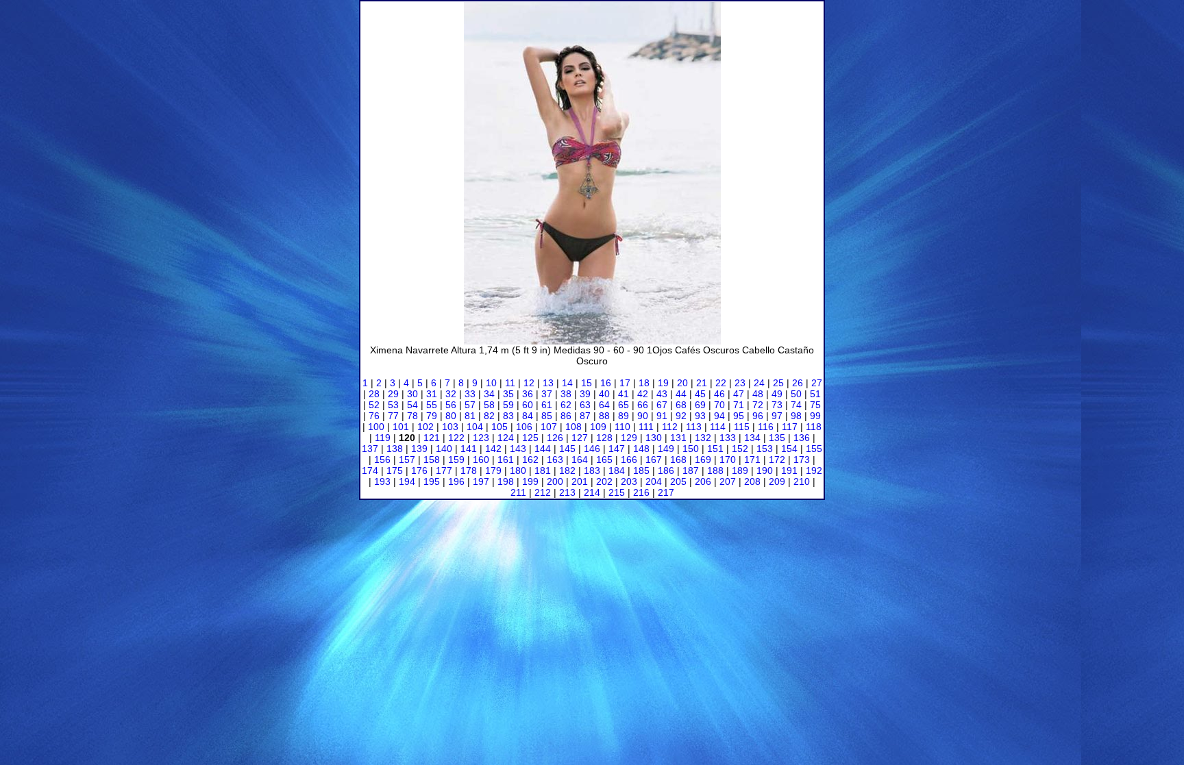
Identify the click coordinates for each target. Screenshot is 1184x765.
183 (592, 470)
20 (682, 382)
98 (796, 415)
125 (530, 437)
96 (757, 415)
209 (777, 481)
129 (629, 437)
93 (700, 415)
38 (565, 393)
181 (542, 470)
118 (814, 426)
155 (814, 448)
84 (527, 415)
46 (719, 393)
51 (815, 393)
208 (752, 481)
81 (470, 415)
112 (670, 426)
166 (629, 459)
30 (412, 393)
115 (742, 426)
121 (431, 437)
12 (528, 382)
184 (616, 470)
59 (508, 404)
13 (548, 382)
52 (374, 404)
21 (701, 382)
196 (456, 481)
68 (681, 404)
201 (579, 481)
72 (757, 404)
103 (450, 426)
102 (425, 426)
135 (777, 437)
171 (752, 459)
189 (740, 470)
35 (508, 393)
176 (419, 470)
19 (663, 382)
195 (431, 481)
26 (797, 382)
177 (444, 470)
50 (796, 393)
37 (546, 393)
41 (623, 393)
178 (468, 470)
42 (642, 393)
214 (592, 492)
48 (757, 393)
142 (493, 448)
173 (801, 459)
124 (505, 437)
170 (727, 459)
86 (565, 415)
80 (450, 415)
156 (382, 459)
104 (475, 426)
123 (481, 437)
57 (470, 404)
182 (567, 470)
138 (394, 448)
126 (555, 437)
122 (456, 437)
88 (604, 415)
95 (738, 415)
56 (450, 404)
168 (678, 459)
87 (585, 415)
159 (456, 459)
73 (777, 404)
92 (681, 415)
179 (493, 470)
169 (703, 459)
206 (703, 481)
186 (666, 470)
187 (690, 470)
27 (816, 382)
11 (510, 382)
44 (681, 393)
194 (407, 481)
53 (393, 404)
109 (598, 426)
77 (393, 415)
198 (505, 481)
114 (718, 426)
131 (678, 437)
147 (616, 448)
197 (481, 481)
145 (567, 448)
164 (579, 459)
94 (719, 415)
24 (759, 382)
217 (666, 492)
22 (720, 382)
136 (801, 437)
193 (382, 481)
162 (530, 459)
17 (624, 382)
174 (370, 470)
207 (727, 481)
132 (703, 437)
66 (642, 404)
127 (579, 437)
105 (499, 426)
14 (567, 382)
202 (604, 481)
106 (524, 426)
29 (393, 393)
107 (549, 426)
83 (508, 415)
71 (738, 404)
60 (527, 404)
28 (374, 393)
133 (727, 437)
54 (412, 404)
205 (678, 481)
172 (777, 459)
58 (489, 404)
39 (585, 393)
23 (740, 382)
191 (789, 470)
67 (661, 404)
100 (376, 426)
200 (555, 481)
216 (641, 492)
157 (407, 459)
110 (622, 426)
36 (527, 393)
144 (542, 448)
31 (431, 393)
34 (489, 393)
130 (653, 437)
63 (585, 404)
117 (790, 426)
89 (623, 415)
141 (468, 448)
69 (700, 404)
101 (401, 426)
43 (661, 393)
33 (470, 393)
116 (766, 426)
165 (604, 459)
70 (719, 404)
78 (412, 415)
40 (604, 393)
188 (715, 470)
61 (546, 404)
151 (715, 448)
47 (738, 393)
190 (764, 470)
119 (383, 437)
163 (555, 459)
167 (653, 459)
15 (586, 382)
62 (565, 404)
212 (542, 492)
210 (801, 481)
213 (567, 492)
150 (690, 448)
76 (374, 415)
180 (518, 470)
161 (505, 459)
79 (431, 415)
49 (777, 393)
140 (444, 448)
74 (796, 404)
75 (815, 404)
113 (694, 426)
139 (419, 448)
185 (641, 470)
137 (370, 448)
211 (518, 492)
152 (740, 448)
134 (752, 437)
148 (641, 448)
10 (491, 382)
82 (489, 415)
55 (431, 404)
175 (394, 470)
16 (605, 382)
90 (642, 415)
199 (530, 481)
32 (450, 393)
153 (764, 448)
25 (778, 382)
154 (789, 448)
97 (777, 415)
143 (518, 448)
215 (616, 492)
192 (814, 470)
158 (431, 459)
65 (623, 404)
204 (653, 481)
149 (666, 448)
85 (546, 415)
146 (592, 448)
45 (700, 393)
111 (646, 426)
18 (644, 382)
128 (604, 437)
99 (815, 415)
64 (604, 404)
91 (661, 415)
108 (573, 426)
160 (481, 459)
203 (629, 481)
